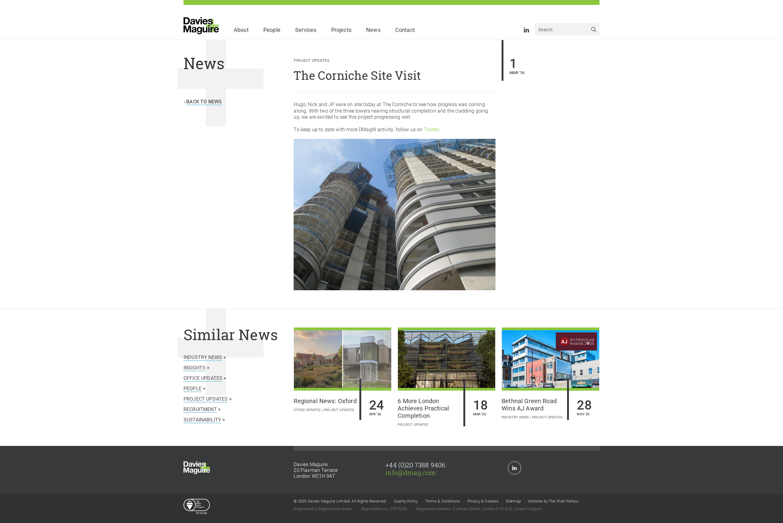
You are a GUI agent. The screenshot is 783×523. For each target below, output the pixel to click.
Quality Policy (406, 501)
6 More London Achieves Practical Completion (423, 408)
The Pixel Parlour (564, 501)
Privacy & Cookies (483, 501)
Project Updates (311, 60)
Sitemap (513, 501)
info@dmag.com (410, 472)
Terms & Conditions (442, 501)
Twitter (431, 129)
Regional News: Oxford (325, 401)
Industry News (515, 417)
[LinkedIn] (526, 29)
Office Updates (307, 409)
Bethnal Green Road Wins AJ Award (529, 404)
